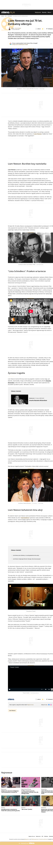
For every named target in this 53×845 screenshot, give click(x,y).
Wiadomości (10, 16)
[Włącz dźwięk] (45, 689)
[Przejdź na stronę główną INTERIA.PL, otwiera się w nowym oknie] (6, 12)
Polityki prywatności (35, 839)
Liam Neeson (12, 710)
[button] (37, 12)
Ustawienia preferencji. (43, 839)
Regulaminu (27, 839)
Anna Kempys (18, 28)
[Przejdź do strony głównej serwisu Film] (12, 12)
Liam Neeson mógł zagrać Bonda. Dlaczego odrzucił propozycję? (26, 559)
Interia (2, 16)
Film (5, 16)
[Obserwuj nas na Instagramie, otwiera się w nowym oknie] (51, 704)
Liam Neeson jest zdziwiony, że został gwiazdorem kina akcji (26, 555)
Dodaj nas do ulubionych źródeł (25, 44)
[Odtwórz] (10, 689)
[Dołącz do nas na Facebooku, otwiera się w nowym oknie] (49, 704)
